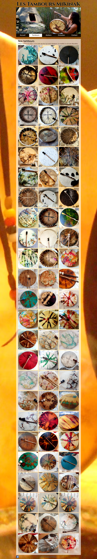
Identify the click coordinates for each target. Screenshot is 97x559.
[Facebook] (17, 556)
